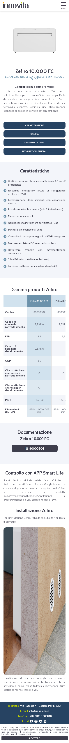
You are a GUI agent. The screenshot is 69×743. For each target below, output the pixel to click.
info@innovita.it (39, 711)
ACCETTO (34, 738)
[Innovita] (16, 5)
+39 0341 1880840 (41, 716)
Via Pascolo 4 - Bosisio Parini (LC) (40, 705)
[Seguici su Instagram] (36, 721)
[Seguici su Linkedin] (40, 721)
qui (46, 729)
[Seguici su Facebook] (31, 721)
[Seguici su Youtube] (45, 721)
